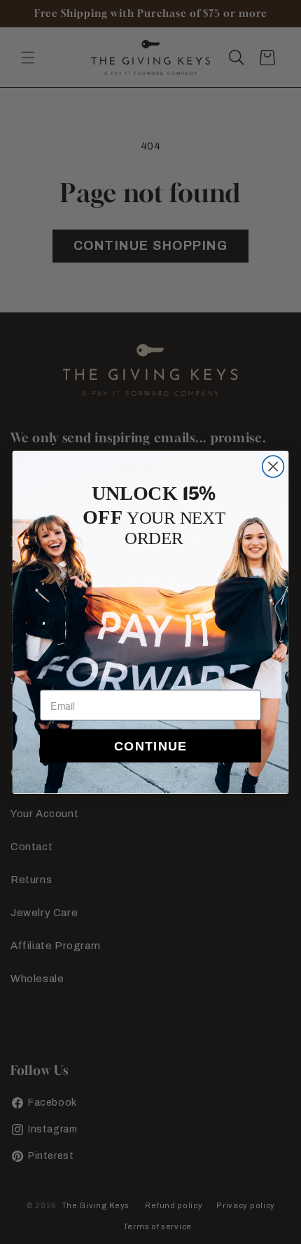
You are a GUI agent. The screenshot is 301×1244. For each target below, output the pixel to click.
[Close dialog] (273, 466)
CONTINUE (150, 745)
